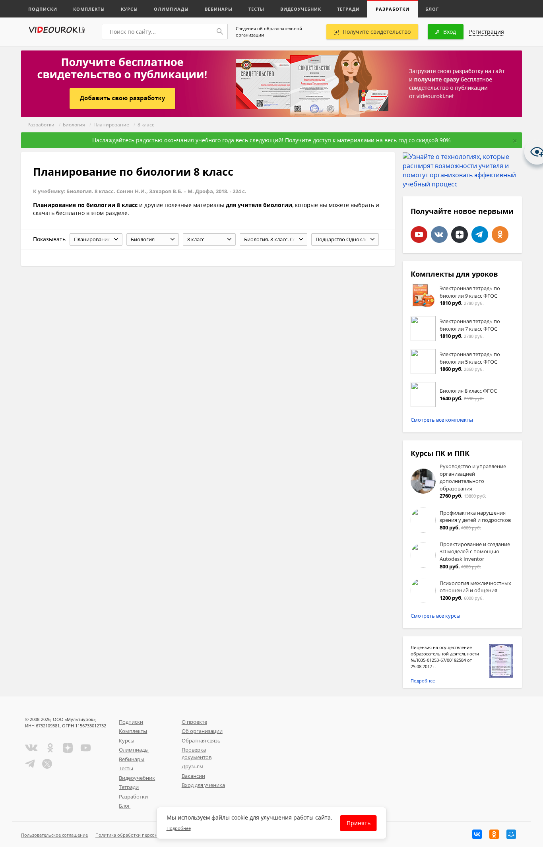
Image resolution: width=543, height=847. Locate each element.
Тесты (256, 9)
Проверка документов (196, 753)
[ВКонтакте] (477, 834)
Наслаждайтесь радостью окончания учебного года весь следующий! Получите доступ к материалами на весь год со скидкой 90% (271, 140)
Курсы (129, 9)
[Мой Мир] (511, 834)
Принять (358, 823)
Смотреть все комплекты (442, 419)
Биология (74, 124)
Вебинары (219, 9)
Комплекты (89, 9)
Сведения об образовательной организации (269, 31)
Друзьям (193, 766)
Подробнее (423, 681)
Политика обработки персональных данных (142, 835)
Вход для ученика (203, 785)
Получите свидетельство (377, 31)
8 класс (146, 124)
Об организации (202, 731)
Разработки (392, 9)
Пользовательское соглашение (54, 835)
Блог (432, 9)
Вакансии (193, 775)
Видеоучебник (300, 9)
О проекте (194, 721)
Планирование (111, 124)
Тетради (348, 9)
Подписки (42, 9)
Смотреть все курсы (435, 615)
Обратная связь (201, 740)
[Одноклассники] (494, 834)
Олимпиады (171, 9)
